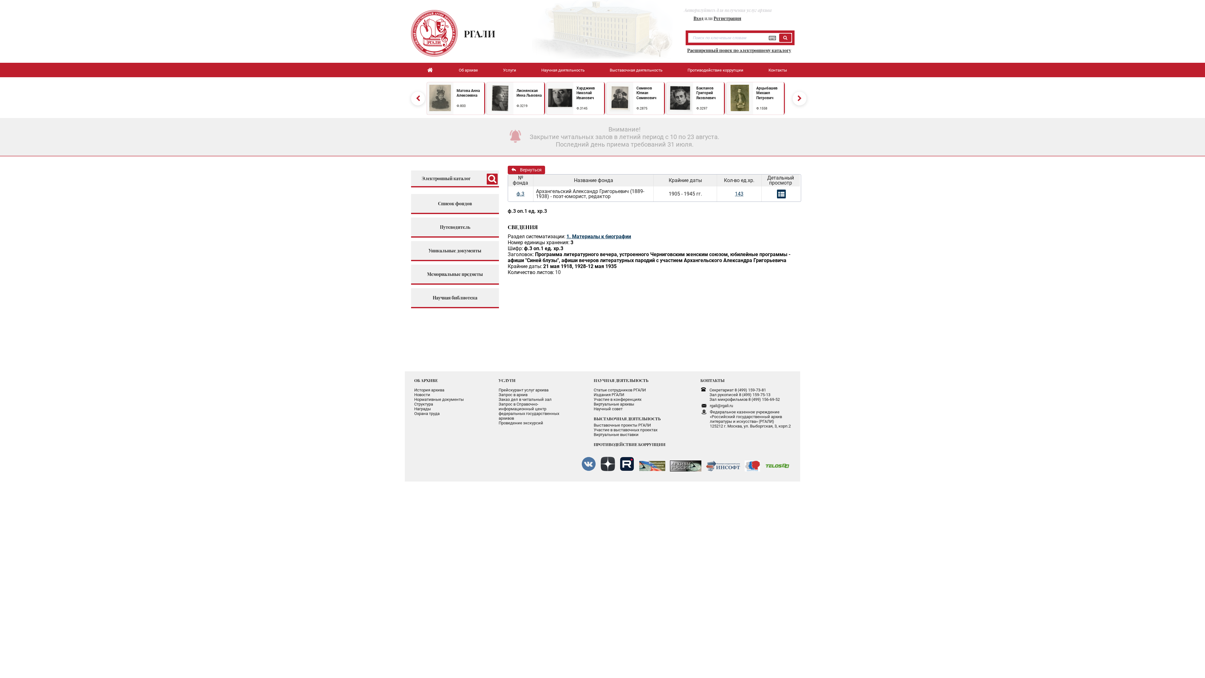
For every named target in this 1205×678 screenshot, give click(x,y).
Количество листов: (531, 272)
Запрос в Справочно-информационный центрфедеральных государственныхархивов (529, 411)
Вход (699, 18)
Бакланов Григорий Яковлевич (706, 93)
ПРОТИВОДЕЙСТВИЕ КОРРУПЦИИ (630, 444)
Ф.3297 (701, 108)
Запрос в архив (513, 394)
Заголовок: (521, 254)
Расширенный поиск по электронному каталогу (739, 50)
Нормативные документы (439, 399)
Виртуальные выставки (616, 434)
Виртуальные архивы (614, 404)
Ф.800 (461, 106)
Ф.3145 (581, 108)
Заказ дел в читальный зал (525, 399)
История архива (429, 390)
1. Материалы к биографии (598, 236)
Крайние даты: (525, 266)
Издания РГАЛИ (609, 394)
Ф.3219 (522, 106)
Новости (422, 394)
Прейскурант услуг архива (524, 390)
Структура (423, 404)
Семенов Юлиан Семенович (646, 93)
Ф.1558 (761, 108)
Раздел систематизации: (536, 236)
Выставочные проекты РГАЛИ (622, 425)
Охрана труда (427, 413)
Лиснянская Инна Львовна (529, 93)
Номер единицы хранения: (539, 242)
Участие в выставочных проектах (625, 430)
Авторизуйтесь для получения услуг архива (728, 10)
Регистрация (727, 18)
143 (739, 194)
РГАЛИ (479, 33)
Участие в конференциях (617, 399)
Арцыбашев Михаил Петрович (767, 93)
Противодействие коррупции (715, 70)
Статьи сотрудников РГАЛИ (620, 390)
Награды (422, 408)
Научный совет (608, 408)
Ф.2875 (641, 108)
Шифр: (515, 248)
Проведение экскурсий (521, 423)
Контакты (778, 70)
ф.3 (520, 194)
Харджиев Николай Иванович (585, 93)
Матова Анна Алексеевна (468, 93)
